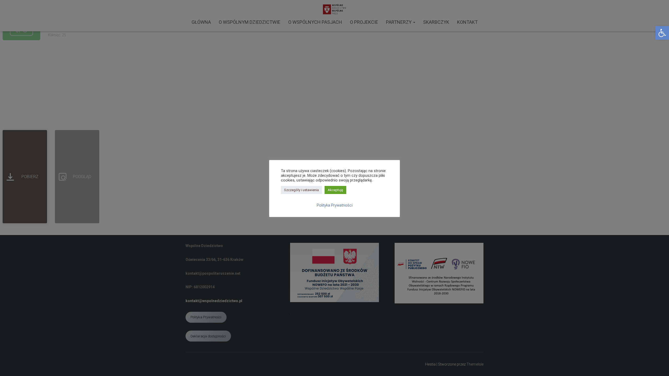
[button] (662, 33)
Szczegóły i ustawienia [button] (301, 190)
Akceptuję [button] (335, 190)
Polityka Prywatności (335, 205)
